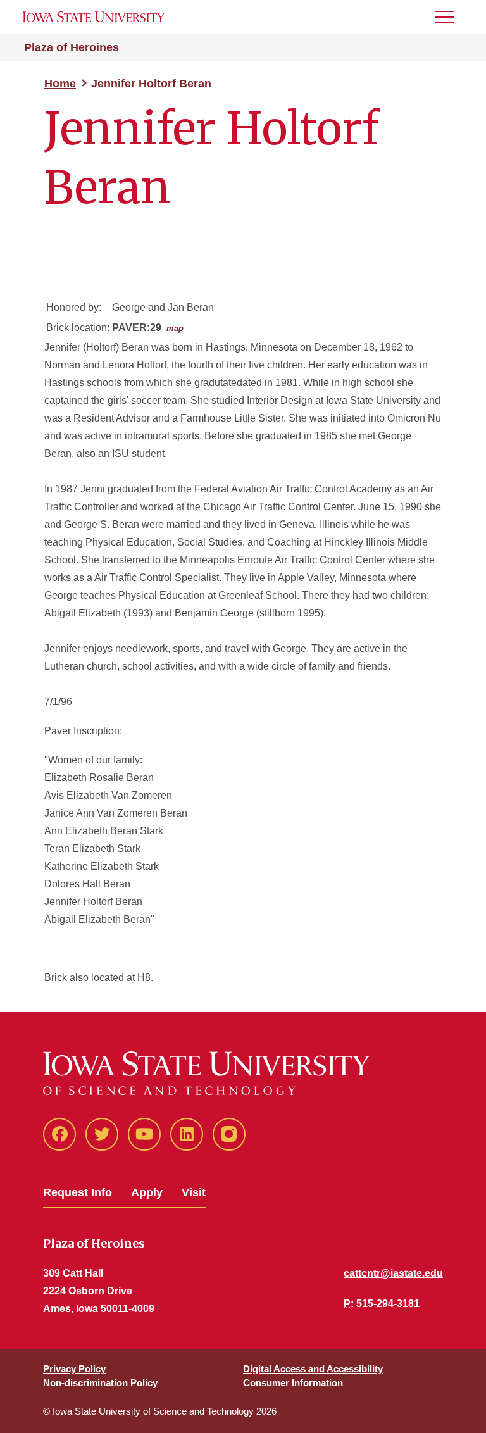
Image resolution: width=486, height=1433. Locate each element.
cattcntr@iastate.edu (393, 1273)
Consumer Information (293, 1382)
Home (60, 83)
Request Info (77, 1192)
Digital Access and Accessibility (313, 1368)
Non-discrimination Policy (100, 1382)
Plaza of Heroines (71, 47)
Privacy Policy (74, 1368)
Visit (194, 1192)
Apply (147, 1192)
